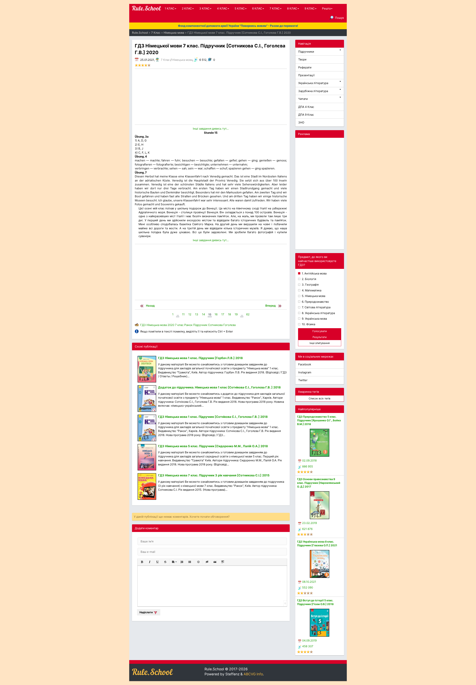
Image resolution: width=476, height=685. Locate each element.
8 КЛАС (292, 8)
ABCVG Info (253, 674)
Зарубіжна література (313, 91)
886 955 (307, 466)
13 (196, 314)
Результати (320, 337)
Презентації (306, 75)
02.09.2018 (309, 460)
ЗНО (301, 122)
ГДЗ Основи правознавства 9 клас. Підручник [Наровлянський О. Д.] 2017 (318, 482)
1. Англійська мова (314, 273)
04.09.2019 (309, 640)
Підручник (200, 325)
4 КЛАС (222, 8)
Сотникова (215, 325)
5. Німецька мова (313, 296)
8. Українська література (318, 313)
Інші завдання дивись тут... (211, 128)
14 (203, 314)
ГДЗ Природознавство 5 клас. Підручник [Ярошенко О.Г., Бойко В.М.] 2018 (319, 420)
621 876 (307, 529)
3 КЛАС (204, 8)
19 (236, 314)
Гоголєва (229, 325)
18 (229, 314)
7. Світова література (315, 307)
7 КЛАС (275, 8)
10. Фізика (308, 324)
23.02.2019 (309, 523)
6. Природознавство (315, 301)
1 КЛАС (169, 8)
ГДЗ (143, 325)
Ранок (188, 325)
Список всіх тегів (319, 398)
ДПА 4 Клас (306, 107)
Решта (326, 8)
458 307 (307, 646)
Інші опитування (320, 343)
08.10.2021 (309, 581)
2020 (171, 325)
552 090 (307, 587)
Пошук (339, 18)
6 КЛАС (257, 8)
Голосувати (319, 331)
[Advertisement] (211, 97)
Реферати (304, 67)
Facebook (304, 364)
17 (222, 314)
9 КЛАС (310, 8)
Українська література (313, 83)
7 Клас (165, 60)
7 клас (179, 325)
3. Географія (310, 284)
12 (189, 314)
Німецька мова (182, 60)
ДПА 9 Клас (306, 114)
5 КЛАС (240, 8)
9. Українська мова (314, 318)
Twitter (303, 380)
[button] (141, 561)
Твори (302, 59)
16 (216, 314)
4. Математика (311, 290)
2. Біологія (308, 279)
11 (183, 314)
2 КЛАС (187, 8)
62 (248, 314)
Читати (303, 99)
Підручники (306, 51)
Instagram (304, 372)
